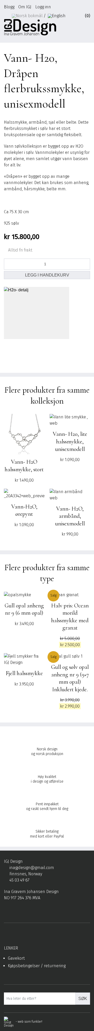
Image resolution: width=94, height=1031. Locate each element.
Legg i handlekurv (47, 275)
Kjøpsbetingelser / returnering (37, 965)
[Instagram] (14, 910)
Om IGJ (24, 6)
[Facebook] (6, 910)
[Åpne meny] (87, 29)
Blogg (9, 6)
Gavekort (16, 958)
